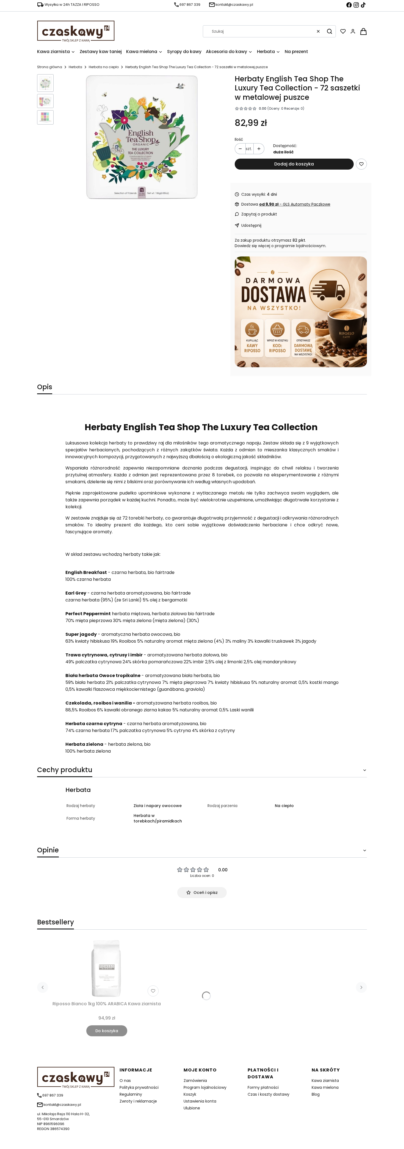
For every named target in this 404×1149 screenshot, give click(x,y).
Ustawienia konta (200, 1101)
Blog (316, 1094)
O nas (125, 1080)
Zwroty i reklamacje (138, 1101)
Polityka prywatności (139, 1087)
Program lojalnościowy (205, 1087)
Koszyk (190, 1094)
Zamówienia (195, 1080)
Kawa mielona (325, 1087)
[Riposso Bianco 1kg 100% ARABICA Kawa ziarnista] (106, 968)
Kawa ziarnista (325, 1080)
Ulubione (192, 1108)
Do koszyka (106, 1031)
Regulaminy (131, 1094)
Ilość (239, 139)
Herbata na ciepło (104, 67)
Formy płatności (263, 1087)
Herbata (75, 67)
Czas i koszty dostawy (268, 1094)
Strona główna (49, 67)
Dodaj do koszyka (294, 164)
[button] (329, 31)
